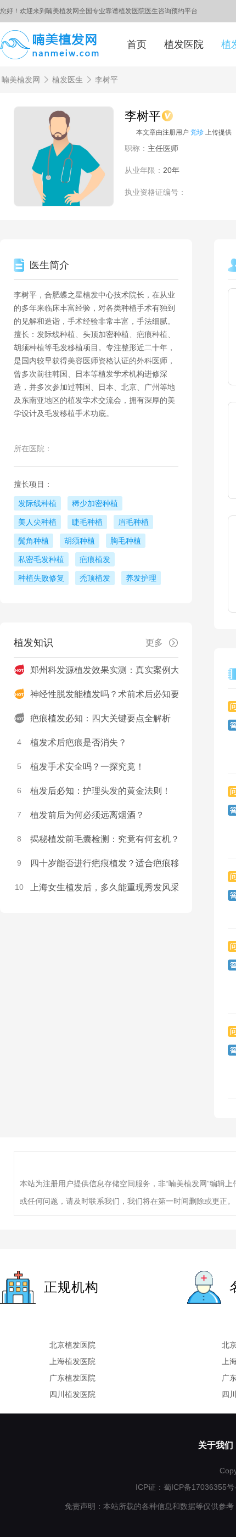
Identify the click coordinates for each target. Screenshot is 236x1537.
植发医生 (67, 79)
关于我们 (215, 1445)
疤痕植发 (95, 559)
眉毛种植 (133, 522)
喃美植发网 (21, 79)
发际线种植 (37, 503)
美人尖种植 (37, 522)
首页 (137, 44)
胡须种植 (79, 540)
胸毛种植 (125, 540)
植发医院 (184, 44)
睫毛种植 (87, 522)
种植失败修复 (41, 578)
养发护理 (141, 578)
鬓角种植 (33, 540)
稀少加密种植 (95, 503)
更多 (154, 642)
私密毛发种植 (41, 559)
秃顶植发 (95, 578)
